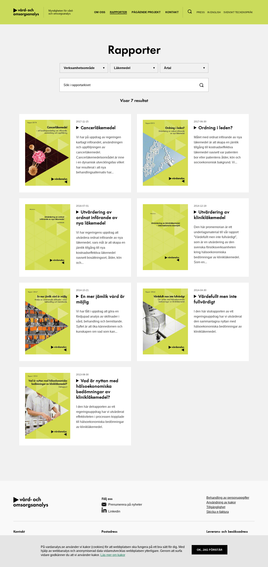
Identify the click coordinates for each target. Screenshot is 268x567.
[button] (190, 11)
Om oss (99, 12)
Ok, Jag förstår (209, 549)
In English (214, 12)
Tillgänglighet (215, 507)
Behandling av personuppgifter (227, 497)
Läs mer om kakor (112, 555)
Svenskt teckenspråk (238, 12)
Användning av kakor (221, 502)
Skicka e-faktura (217, 511)
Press (201, 12)
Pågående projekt (146, 12)
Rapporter (118, 12)
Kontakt (172, 12)
